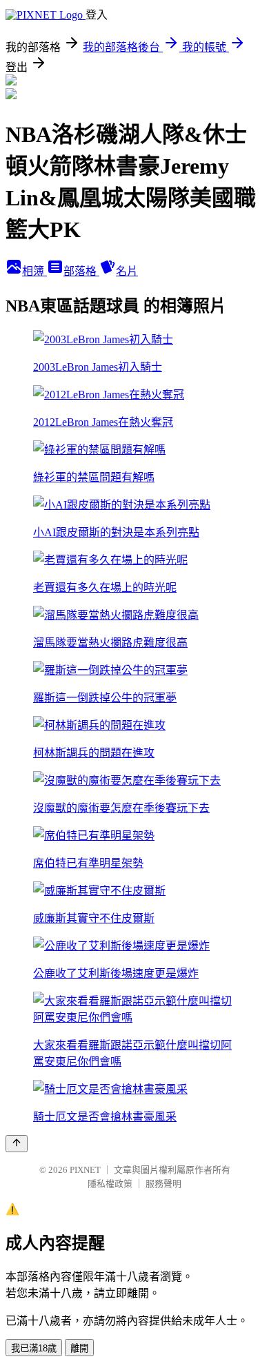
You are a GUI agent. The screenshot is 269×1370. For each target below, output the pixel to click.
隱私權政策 (110, 1183)
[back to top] (17, 1143)
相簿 (34, 271)
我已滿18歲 (34, 1348)
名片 (127, 271)
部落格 (81, 271)
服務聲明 (163, 1183)
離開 (79, 1348)
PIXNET (85, 1170)
